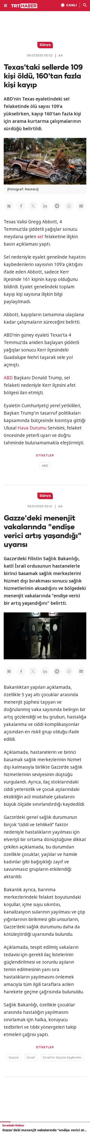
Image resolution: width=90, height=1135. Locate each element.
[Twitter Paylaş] (33, 206)
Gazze (14, 1057)
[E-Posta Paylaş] (81, 206)
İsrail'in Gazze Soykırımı (62, 1057)
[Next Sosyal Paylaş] (9, 206)
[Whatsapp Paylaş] (69, 206)
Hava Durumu (32, 428)
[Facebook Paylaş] (21, 206)
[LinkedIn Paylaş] (45, 206)
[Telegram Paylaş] (57, 206)
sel (40, 237)
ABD (8, 378)
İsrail (31, 1057)
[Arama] (85, 5)
